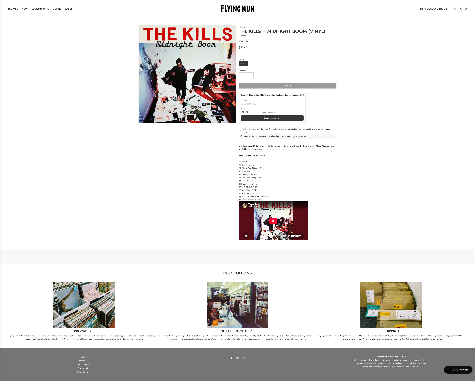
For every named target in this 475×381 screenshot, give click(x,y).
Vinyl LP (243, 63)
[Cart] (466, 9)
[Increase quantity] (250, 75)
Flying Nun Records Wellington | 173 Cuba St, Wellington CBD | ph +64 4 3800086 (391, 363)
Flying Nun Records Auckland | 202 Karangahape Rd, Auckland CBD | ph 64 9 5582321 (391, 360)
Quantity (242, 70)
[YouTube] (243, 358)
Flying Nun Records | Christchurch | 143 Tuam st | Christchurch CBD (391, 366)
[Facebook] (231, 358)
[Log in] (461, 9)
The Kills (242, 35)
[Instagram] (237, 358)
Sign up (294, 136)
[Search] (455, 9)
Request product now (272, 118)
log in (303, 136)
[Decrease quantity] (241, 75)
